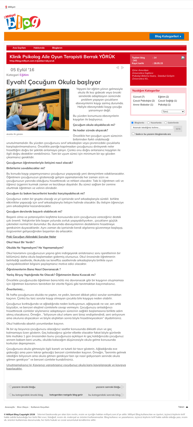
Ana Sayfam (19, 47)
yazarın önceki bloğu (23, 386)
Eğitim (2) (163, 96)
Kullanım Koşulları (40, 407)
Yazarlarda (156, 122)
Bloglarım (57, 47)
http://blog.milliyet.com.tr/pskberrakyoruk (32, 60)
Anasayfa (10, 407)
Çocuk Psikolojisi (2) (144, 100)
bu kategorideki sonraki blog (104, 394)
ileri (122, 68)
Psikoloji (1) (164, 104)
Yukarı (181, 407)
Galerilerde (173, 122)
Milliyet (11, 6)
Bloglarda (139, 122)
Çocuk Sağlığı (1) (167, 100)
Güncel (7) (139, 96)
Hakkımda (39, 47)
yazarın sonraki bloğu (108, 386)
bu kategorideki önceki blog (27, 394)
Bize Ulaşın (22, 407)
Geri (117, 68)
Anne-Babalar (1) (143, 104)
